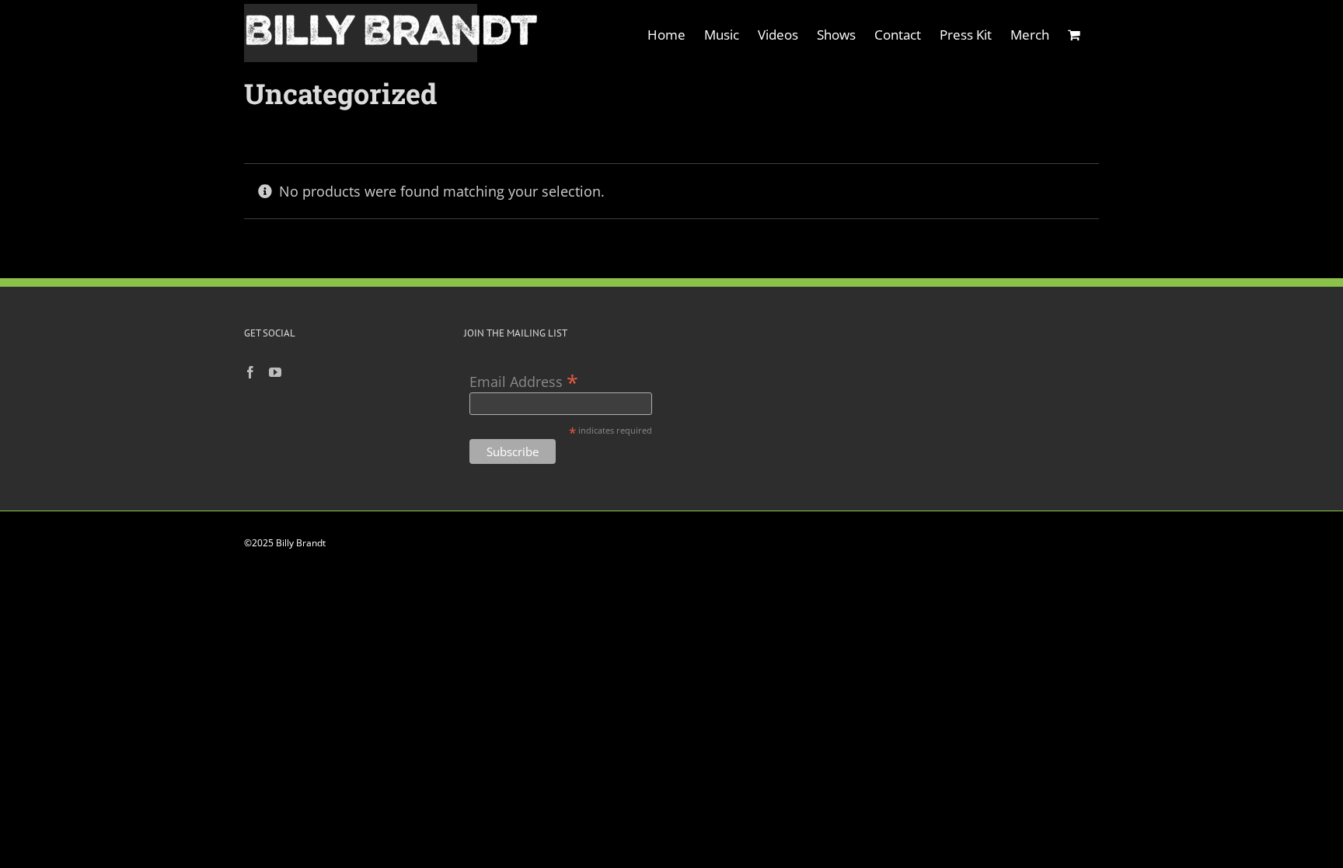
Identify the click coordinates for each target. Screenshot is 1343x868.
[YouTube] (275, 372)
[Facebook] (250, 372)
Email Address (523, 380)
